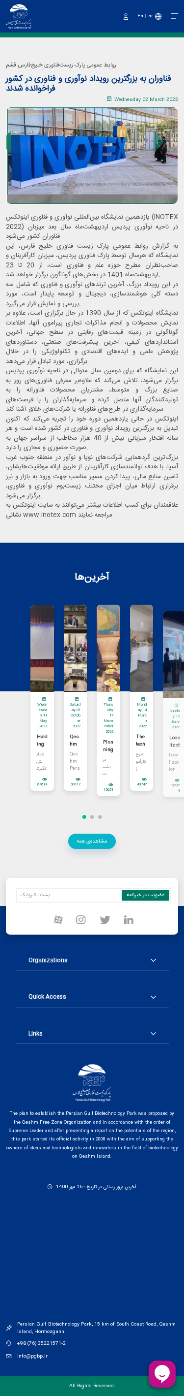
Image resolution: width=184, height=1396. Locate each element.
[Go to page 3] (99, 816)
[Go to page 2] (91, 816)
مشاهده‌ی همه (92, 841)
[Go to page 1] (83, 816)
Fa (140, 16)
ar (150, 16)
